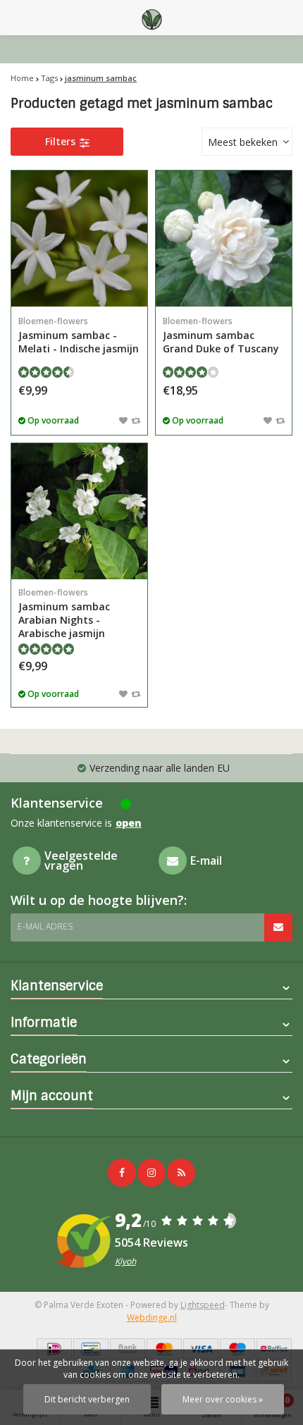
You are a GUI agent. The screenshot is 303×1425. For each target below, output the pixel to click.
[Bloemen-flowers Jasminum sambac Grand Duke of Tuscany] (224, 239)
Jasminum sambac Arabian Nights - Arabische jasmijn (64, 613)
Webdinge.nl (152, 1318)
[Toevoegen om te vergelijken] (135, 420)
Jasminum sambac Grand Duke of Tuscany (221, 335)
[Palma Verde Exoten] (151, 17)
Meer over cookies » (223, 1399)
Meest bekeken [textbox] (243, 142)
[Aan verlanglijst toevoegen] (123, 420)
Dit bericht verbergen (87, 1399)
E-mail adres (45, 926)
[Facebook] (122, 1173)
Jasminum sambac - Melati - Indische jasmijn (78, 335)
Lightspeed (202, 1305)
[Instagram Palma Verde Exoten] (151, 1173)
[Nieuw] (181, 1173)
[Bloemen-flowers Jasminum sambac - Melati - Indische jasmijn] (79, 239)
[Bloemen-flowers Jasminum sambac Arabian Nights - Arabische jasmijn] (79, 511)
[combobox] (247, 142)
